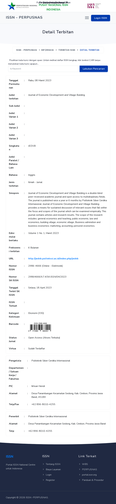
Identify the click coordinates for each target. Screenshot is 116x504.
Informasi (47, 50)
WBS (85, 464)
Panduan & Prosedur (93, 480)
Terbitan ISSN (66, 50)
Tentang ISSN (53, 464)
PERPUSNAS (89, 469)
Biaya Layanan (53, 469)
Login (49, 474)
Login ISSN (100, 18)
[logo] (22, 6)
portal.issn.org (89, 474)
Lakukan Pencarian (94, 68)
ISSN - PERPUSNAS (26, 50)
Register (50, 480)
